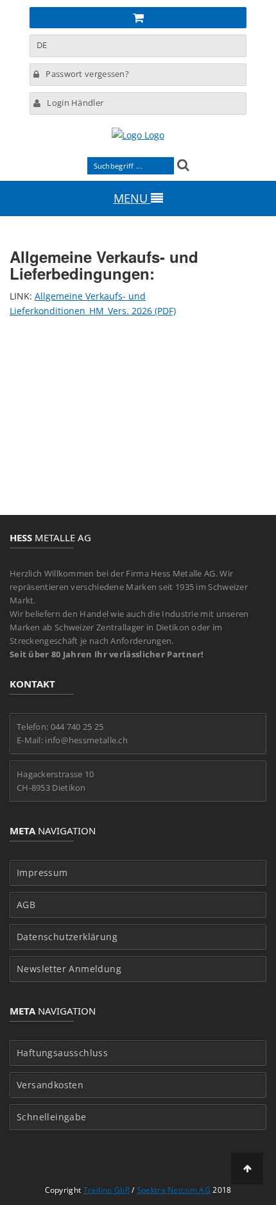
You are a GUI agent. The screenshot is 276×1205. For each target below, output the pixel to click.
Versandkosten (50, 1085)
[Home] (138, 135)
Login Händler (75, 102)
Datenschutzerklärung (67, 937)
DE (42, 45)
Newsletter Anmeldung (69, 969)
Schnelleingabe (52, 1117)
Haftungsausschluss (62, 1053)
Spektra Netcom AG (174, 1189)
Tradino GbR (106, 1189)
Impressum (42, 873)
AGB (26, 905)
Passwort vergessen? (87, 74)
